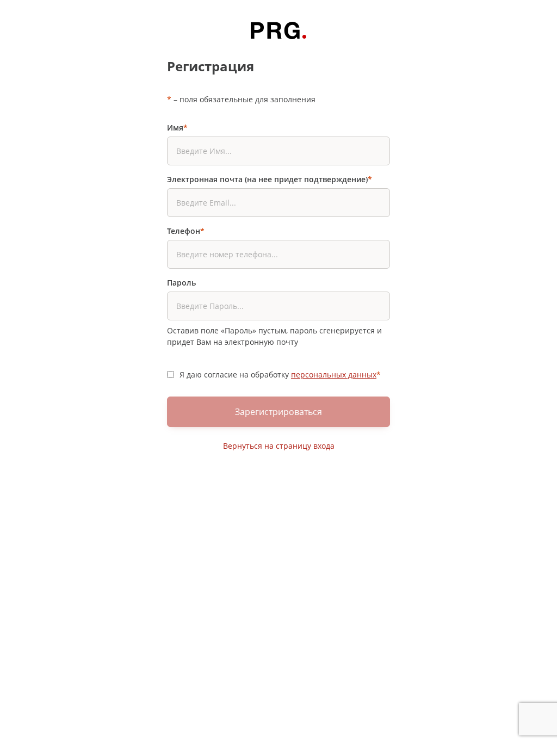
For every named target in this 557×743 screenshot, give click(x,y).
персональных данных (333, 374)
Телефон (186, 231)
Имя (177, 127)
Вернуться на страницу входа (279, 446)
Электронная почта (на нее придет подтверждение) (269, 179)
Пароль (181, 282)
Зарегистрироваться (278, 412)
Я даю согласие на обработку (280, 374)
